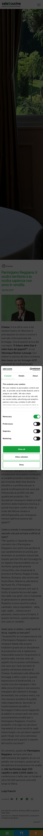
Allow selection (21, 457)
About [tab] (35, 376)
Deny (21, 465)
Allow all (21, 449)
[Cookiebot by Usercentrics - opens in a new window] (30, 369)
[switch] (36, 424)
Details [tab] (21, 376)
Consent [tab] (7, 376)
